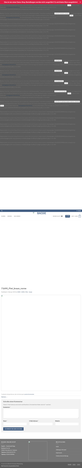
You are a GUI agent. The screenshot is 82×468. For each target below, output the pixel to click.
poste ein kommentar (29, 394)
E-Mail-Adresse (33, 421)
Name (5, 421)
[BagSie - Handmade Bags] (41, 216)
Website (57, 421)
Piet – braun (29, 292)
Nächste (4, 397)
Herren (9, 216)
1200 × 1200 (20, 292)
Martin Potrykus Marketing (15, 463)
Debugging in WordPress (13, 7)
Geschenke (17, 216)
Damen (3, 216)
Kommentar (6, 407)
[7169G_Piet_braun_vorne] (41, 342)
